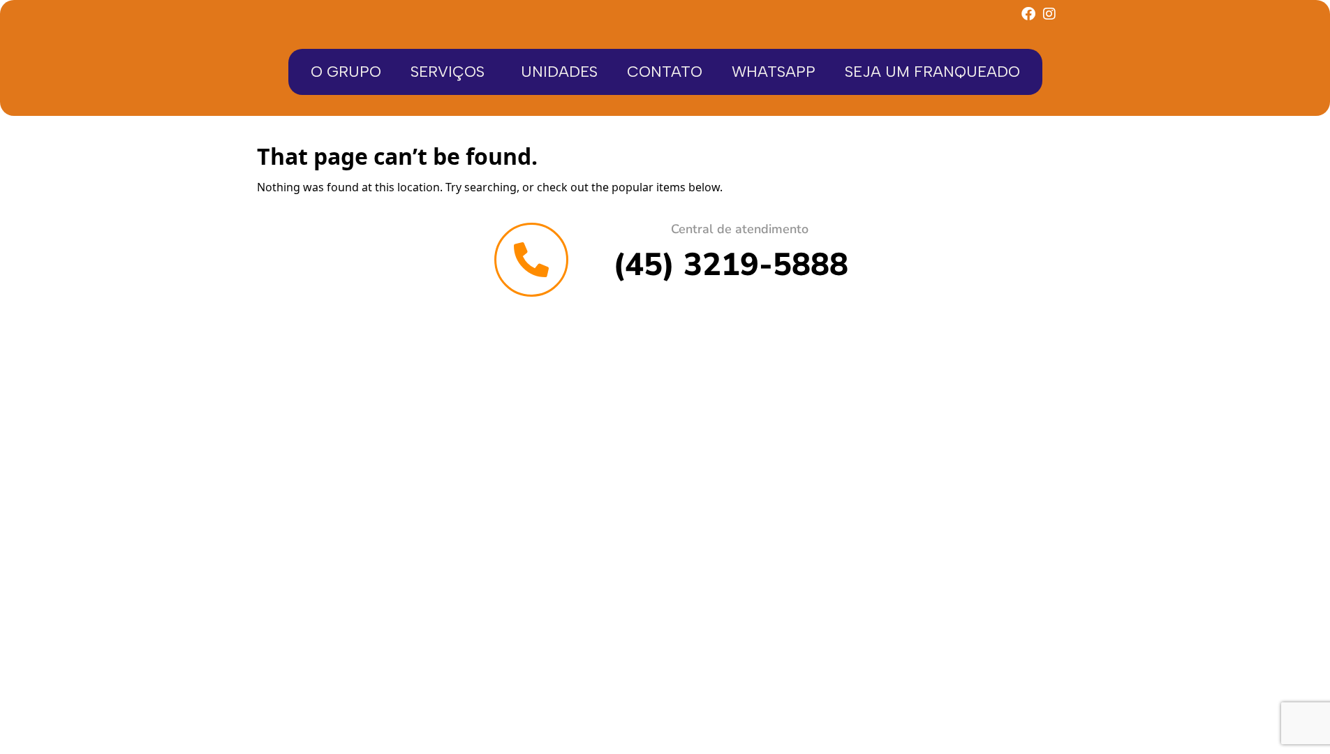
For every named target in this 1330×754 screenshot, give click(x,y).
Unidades (559, 71)
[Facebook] (1028, 14)
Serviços (448, 71)
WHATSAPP (773, 71)
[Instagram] (1049, 14)
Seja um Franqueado (932, 71)
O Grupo (346, 71)
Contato (664, 71)
